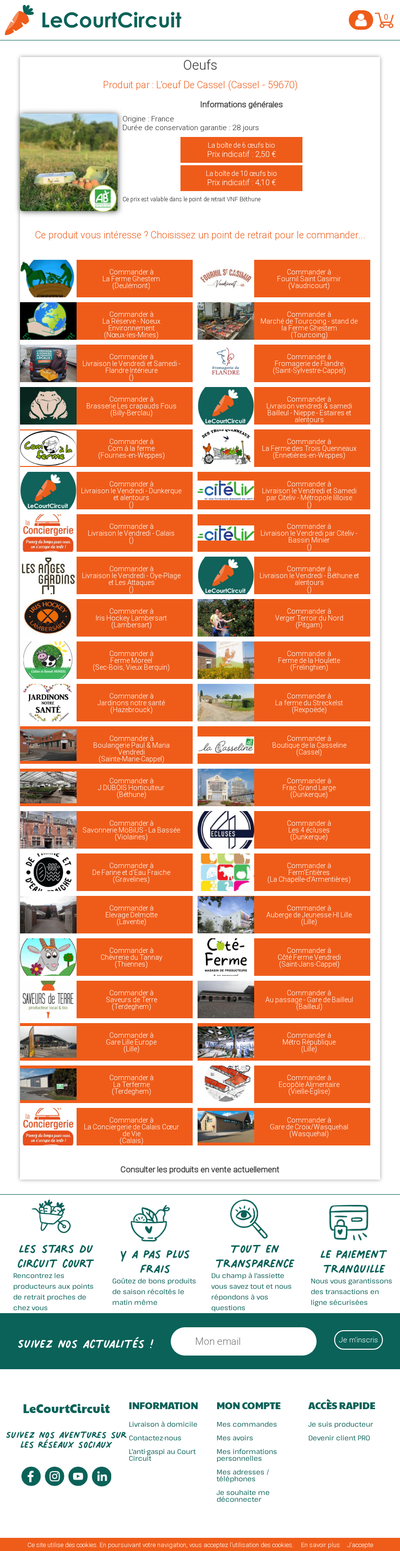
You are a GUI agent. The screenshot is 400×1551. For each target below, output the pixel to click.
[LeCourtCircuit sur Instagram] (54, 1483)
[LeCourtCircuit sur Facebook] (31, 1483)
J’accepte (360, 1545)
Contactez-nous (155, 1437)
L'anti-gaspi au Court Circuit (162, 1455)
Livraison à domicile (163, 1424)
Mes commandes (247, 1424)
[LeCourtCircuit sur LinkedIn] (101, 1484)
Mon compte (248, 1405)
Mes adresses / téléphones (243, 1475)
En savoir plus (320, 1545)
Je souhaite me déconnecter (243, 1496)
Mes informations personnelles (247, 1455)
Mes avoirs (235, 1437)
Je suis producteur (340, 1424)
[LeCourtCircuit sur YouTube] (78, 1483)
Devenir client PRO (339, 1437)
